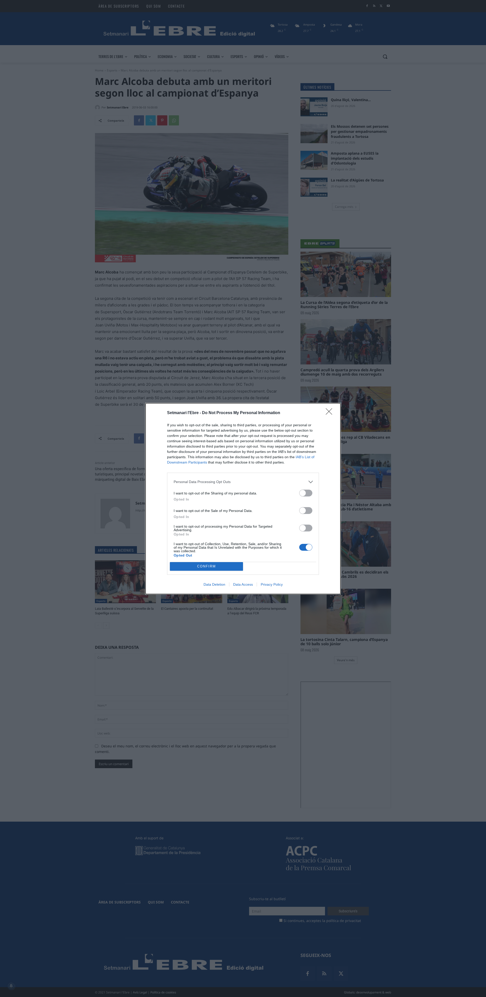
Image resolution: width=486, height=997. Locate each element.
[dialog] (243, 498)
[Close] (330, 413)
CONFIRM (206, 566)
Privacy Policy (272, 584)
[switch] (305, 493)
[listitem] (243, 482)
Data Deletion (214, 584)
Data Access (243, 584)
